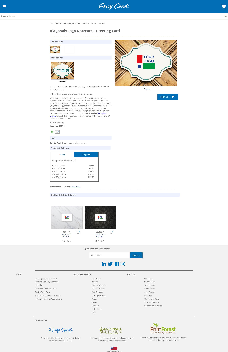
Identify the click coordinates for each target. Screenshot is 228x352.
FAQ (93, 312)
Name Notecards (89, 23)
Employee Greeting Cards (45, 288)
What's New (149, 285)
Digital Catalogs (98, 288)
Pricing (62, 154)
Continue (165, 97)
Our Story (148, 278)
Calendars (39, 285)
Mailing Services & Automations (48, 299)
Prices (94, 299)
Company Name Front (72, 23)
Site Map (148, 295)
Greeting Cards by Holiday (46, 278)
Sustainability (149, 281)
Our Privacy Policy (152, 299)
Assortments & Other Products (48, 295)
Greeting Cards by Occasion (46, 281)
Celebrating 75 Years (153, 305)
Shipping (86, 154)
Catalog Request (99, 285)
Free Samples (97, 292)
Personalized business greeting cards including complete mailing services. (60, 339)
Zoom (148, 89)
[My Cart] (223, 7)
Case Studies (149, 292)
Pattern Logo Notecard (100, 235)
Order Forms (97, 309)
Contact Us (96, 278)
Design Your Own (55, 23)
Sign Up (135, 255)
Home (114, 7)
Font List (95, 305)
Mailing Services (98, 295)
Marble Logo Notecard (66, 235)
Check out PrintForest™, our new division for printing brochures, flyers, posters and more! (163, 338)
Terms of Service (151, 302)
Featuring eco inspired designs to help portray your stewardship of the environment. (112, 339)
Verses (94, 302)
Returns (95, 281)
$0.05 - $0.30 (75, 187)
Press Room (149, 288)
